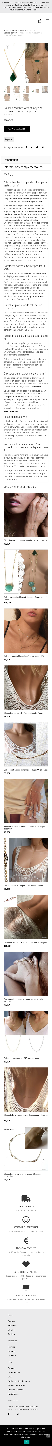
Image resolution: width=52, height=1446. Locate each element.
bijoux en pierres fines (33, 201)
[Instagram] (14, 1414)
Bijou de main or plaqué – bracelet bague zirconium (25, 540)
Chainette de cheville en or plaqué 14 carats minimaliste (22, 1175)
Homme (11, 1351)
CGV (10, 1377)
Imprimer (9, 139)
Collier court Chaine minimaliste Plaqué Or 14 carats (26, 770)
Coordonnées (14, 1372)
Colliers (11, 1334)
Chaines (11, 1330)
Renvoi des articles (16, 1385)
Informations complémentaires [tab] (23, 167)
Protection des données (19, 1381)
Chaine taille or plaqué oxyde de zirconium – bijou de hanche (26, 1116)
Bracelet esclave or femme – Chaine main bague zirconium (24, 828)
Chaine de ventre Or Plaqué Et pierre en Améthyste (25, 943)
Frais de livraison (16, 1389)
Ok (26, 1442)
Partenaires (13, 1394)
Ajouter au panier (16, 129)
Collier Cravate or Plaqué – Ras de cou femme (23, 886)
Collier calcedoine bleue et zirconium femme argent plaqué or (25, 598)
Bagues (11, 1321)
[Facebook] (10, 1414)
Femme (11, 1347)
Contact (11, 1368)
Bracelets (12, 1325)
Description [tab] (11, 159)
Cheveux (12, 1355)
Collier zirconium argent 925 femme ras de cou (23, 1058)
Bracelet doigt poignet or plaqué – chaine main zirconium (23, 1000)
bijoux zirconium (11, 411)
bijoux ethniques (36, 296)
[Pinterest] (19, 1414)
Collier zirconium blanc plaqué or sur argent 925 (24, 656)
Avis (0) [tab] (8, 174)
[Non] (48, 1436)
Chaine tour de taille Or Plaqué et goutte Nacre (23, 713)
